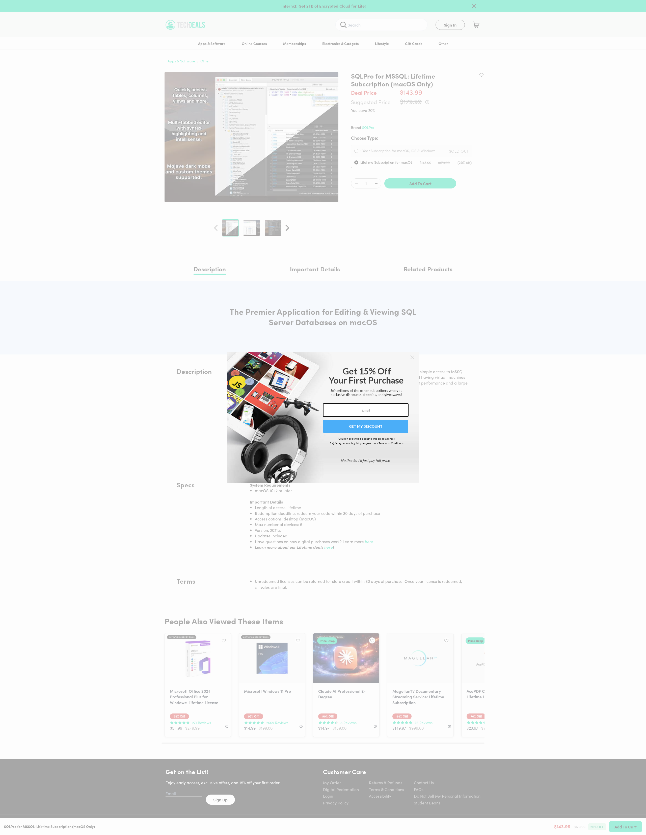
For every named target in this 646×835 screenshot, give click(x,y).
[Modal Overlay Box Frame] (323, 417)
